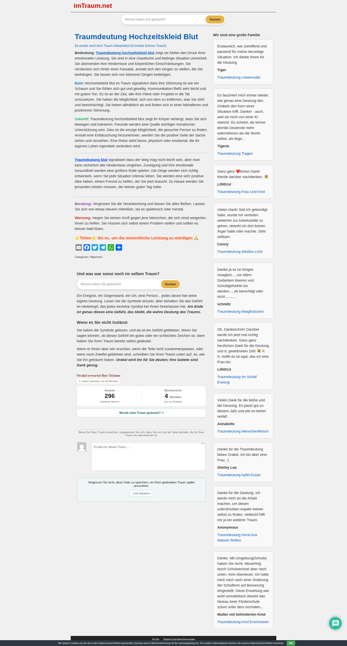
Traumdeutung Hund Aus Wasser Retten (237, 537)
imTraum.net (93, 5)
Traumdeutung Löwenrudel (238, 77)
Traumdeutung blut (91, 160)
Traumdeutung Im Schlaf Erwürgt (237, 379)
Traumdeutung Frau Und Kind (241, 192)
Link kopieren (141, 493)
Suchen (215, 19)
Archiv (155, 639)
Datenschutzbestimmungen (179, 639)
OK (291, 643)
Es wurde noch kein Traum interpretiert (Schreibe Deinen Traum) (120, 45)
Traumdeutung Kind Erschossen (243, 622)
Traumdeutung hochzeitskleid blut (125, 53)
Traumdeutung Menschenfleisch (242, 431)
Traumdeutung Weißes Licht (239, 252)
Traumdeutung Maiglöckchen (240, 312)
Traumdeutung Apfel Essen (239, 475)
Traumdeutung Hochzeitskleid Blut (136, 37)
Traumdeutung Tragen (235, 154)
